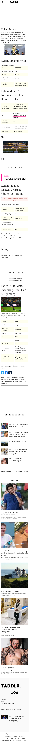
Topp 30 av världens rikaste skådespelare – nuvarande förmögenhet (18, 452)
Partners (3, 699)
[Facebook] (6, 415)
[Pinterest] (16, 415)
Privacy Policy (11, 703)
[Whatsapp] (19, 415)
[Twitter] (13, 415)
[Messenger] (10, 415)
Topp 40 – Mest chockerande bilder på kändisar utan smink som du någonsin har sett (18, 435)
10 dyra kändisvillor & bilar (17, 441)
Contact (3, 703)
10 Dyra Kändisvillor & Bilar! (15, 179)
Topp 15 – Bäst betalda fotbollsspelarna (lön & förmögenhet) (16, 719)
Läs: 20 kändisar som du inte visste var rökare (20, 350)
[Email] (22, 415)
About (2, 701)
